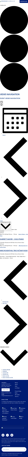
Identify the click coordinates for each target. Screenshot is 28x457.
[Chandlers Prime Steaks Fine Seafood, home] (13, 430)
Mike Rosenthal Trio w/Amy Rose (13, 250)
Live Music (17, 388)
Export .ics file (6, 376)
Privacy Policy (4, 453)
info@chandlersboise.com (7, 395)
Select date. (14, 229)
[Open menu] (17, 1)
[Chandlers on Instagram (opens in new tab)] (7, 435)
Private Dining (18, 391)
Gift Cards (17, 395)
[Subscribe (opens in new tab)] (24, 449)
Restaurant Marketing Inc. (13, 455)
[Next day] (15, 218)
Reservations (24, 2)
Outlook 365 (5, 372)
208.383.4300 (8, 392)
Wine (16, 386)
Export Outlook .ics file (8, 377)
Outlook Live (5, 374)
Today (1, 220)
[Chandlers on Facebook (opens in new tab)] (3, 435)
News (16, 393)
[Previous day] (15, 177)
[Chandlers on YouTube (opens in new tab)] (11, 435)
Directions (6, 390)
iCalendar (5, 371)
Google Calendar (6, 369)
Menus (16, 382)
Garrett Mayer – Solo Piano (12, 239)
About (16, 384)
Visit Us (16, 396)
